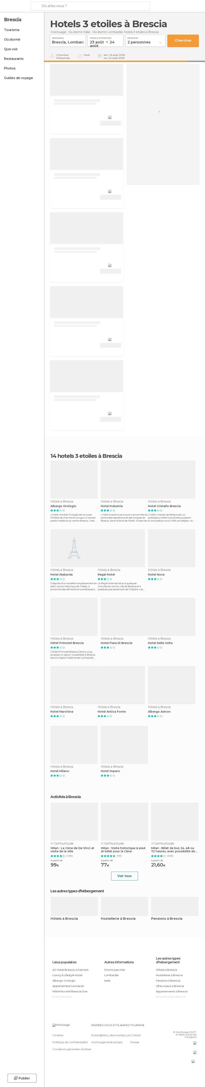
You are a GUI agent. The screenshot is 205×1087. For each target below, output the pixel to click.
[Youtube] (194, 1026)
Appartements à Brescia (172, 991)
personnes (132, 37)
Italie (107, 980)
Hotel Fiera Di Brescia (116, 643)
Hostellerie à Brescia (118, 919)
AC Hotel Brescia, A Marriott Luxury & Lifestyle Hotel (70, 972)
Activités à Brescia (65, 797)
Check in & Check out (100, 37)
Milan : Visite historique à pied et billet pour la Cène (123, 849)
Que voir (11, 49)
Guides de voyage (18, 78)
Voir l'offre (110, 123)
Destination (58, 37)
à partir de (56, 860)
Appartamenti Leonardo (68, 986)
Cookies (57, 1035)
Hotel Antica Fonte (112, 711)
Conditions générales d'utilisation (73, 1049)
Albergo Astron (159, 711)
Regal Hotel (106, 574)
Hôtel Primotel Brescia (67, 643)
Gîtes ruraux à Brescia (170, 986)
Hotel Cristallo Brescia (164, 506)
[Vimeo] (189, 1026)
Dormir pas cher (114, 969)
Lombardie (111, 975)
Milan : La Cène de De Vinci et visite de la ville (72, 849)
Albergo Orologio (63, 506)
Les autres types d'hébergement (168, 960)
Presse (134, 1042)
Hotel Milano (59, 771)
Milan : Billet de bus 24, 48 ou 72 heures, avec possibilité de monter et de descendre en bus (174, 849)
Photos (10, 68)
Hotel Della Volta (160, 643)
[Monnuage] (14, 6)
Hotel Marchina (61, 711)
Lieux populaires (64, 962)
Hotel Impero (110, 771)
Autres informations (119, 962)
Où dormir (12, 39)
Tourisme (11, 30)
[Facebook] (178, 1026)
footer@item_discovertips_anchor (113, 1035)
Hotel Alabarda (61, 574)
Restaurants (14, 59)
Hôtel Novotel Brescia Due (69, 991)
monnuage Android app (107, 1042)
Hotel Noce (156, 574)
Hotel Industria (112, 506)
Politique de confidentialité (70, 1042)
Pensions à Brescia (166, 919)
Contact (135, 1035)
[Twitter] (184, 1026)
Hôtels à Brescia (64, 919)
